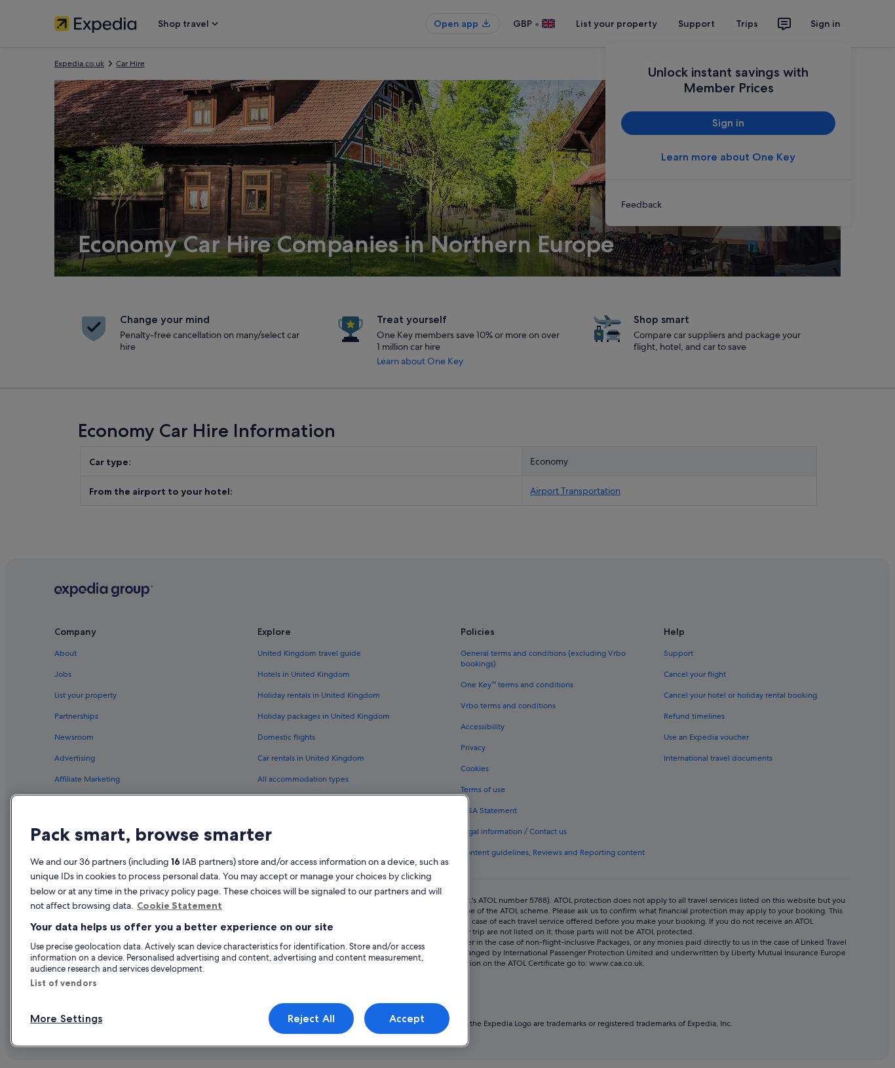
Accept (407, 1018)
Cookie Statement (179, 905)
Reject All (311, 1018)
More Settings (66, 1018)
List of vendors (63, 983)
